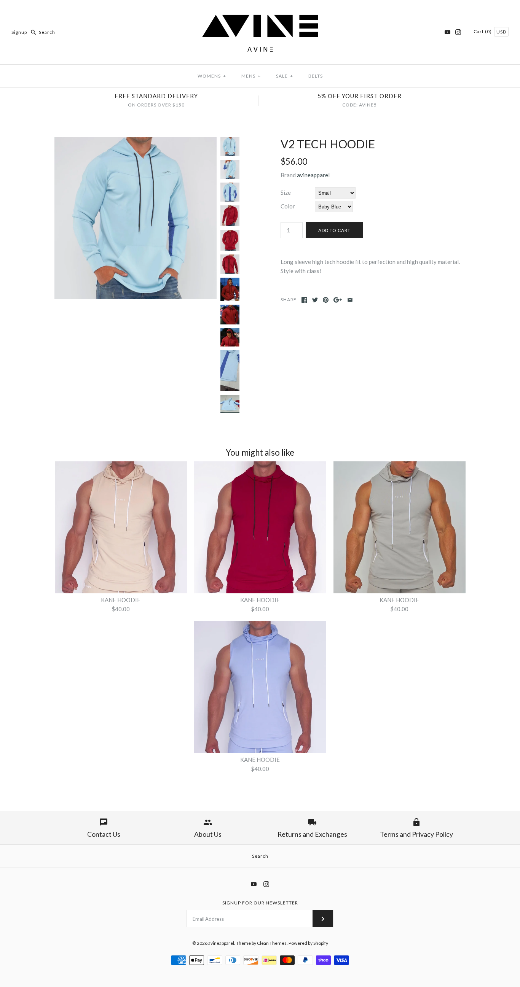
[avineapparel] (260, 12)
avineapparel (313, 175)
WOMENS (212, 76)
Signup (19, 32)
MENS (251, 76)
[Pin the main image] (326, 300)
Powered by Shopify (308, 943)
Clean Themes (272, 943)
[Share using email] (350, 300)
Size (286, 192)
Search (260, 856)
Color (288, 206)
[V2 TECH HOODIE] (135, 141)
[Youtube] (447, 32)
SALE (284, 76)
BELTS (315, 76)
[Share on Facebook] (304, 300)
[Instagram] (458, 32)
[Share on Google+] (337, 300)
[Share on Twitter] (315, 300)
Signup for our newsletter (260, 903)
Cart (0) (483, 31)
